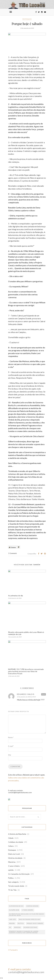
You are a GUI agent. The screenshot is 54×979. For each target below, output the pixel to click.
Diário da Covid (14, 854)
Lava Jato (12, 919)
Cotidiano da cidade (15, 842)
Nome (11, 737)
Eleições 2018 (14, 910)
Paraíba (12, 923)
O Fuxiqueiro (13, 950)
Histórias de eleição (15, 858)
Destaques (27, 19)
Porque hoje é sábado (35, 923)
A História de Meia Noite (17, 834)
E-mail (11, 746)
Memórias (12, 862)
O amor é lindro (14, 866)
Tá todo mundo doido (16, 886)
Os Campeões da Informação (19, 874)
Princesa (17, 927)
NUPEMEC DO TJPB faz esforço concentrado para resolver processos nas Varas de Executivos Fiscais (26, 671)
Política (11, 878)
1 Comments (12, 553)
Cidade (10, 838)
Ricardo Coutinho (30, 927)
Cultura (11, 846)
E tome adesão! (27, 910)
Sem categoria (13, 882)
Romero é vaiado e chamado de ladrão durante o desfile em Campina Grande (23, 932)
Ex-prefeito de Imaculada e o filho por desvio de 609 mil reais (26, 914)
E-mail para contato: (19, 969)
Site (9, 755)
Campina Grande (32, 906)
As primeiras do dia (15, 595)
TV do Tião (12, 890)
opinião (11, 870)
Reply (43, 694)
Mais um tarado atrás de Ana (29, 919)
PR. (10, 927)
